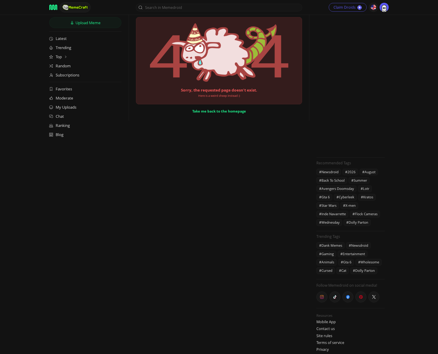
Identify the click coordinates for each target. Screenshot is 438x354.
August (370, 172)
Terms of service (330, 342)
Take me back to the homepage (219, 111)
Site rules (324, 335)
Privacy (322, 349)
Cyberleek (346, 197)
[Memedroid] (53, 7)
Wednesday (330, 222)
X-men (350, 205)
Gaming (327, 254)
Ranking (63, 125)
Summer (360, 180)
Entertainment (354, 254)
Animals (327, 262)
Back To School (333, 180)
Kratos (368, 197)
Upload (88, 22)
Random (63, 65)
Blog (59, 134)
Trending (63, 47)
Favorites (64, 89)
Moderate (64, 98)
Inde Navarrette (333, 214)
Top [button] (59, 56)
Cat (343, 270)
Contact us (325, 328)
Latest (61, 38)
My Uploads (66, 107)
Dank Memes (331, 245)
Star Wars (328, 205)
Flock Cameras (366, 214)
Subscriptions (67, 75)
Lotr (366, 188)
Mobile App (326, 321)
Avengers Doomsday (337, 188)
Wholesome (369, 262)
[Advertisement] (350, 85)
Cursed (326, 270)
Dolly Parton (358, 222)
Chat (60, 116)
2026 (351, 172)
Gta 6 (325, 197)
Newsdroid (330, 172)
